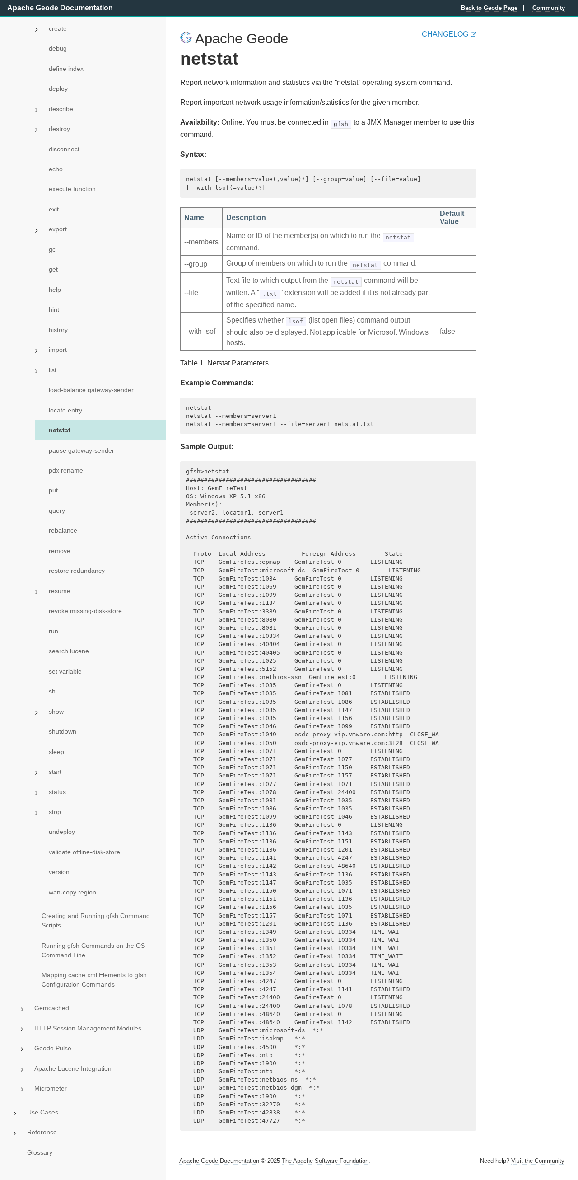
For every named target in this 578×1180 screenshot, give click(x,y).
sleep (56, 751)
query (57, 510)
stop (55, 811)
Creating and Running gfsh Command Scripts (96, 920)
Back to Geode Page (489, 8)
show (56, 711)
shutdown (62, 731)
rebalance (63, 530)
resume (59, 591)
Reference (42, 1132)
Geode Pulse (52, 1048)
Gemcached (51, 1007)
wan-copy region (72, 892)
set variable (65, 671)
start (55, 771)
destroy (59, 128)
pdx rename (66, 470)
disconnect (64, 149)
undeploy (62, 831)
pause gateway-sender (81, 450)
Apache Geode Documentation (60, 8)
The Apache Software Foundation (325, 1160)
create (58, 28)
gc (52, 249)
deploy (58, 88)
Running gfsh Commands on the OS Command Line (93, 950)
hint (54, 309)
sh (52, 691)
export (58, 229)
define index (66, 68)
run (53, 631)
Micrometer (50, 1088)
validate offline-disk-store (84, 852)
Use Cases (42, 1112)
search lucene (69, 651)
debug (58, 48)
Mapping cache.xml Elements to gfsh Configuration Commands (94, 979)
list (52, 370)
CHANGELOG (445, 34)
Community (548, 8)
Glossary (39, 1152)
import (58, 349)
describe (61, 108)
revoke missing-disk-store (85, 610)
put (53, 490)
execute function (72, 188)
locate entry (65, 410)
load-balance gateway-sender (91, 389)
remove (59, 550)
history (58, 329)
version (59, 872)
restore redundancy (77, 570)
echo (56, 169)
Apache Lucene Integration (73, 1068)
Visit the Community (537, 1160)
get (53, 269)
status (57, 792)
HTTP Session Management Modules (87, 1028)
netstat (59, 430)
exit (54, 209)
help (55, 289)
